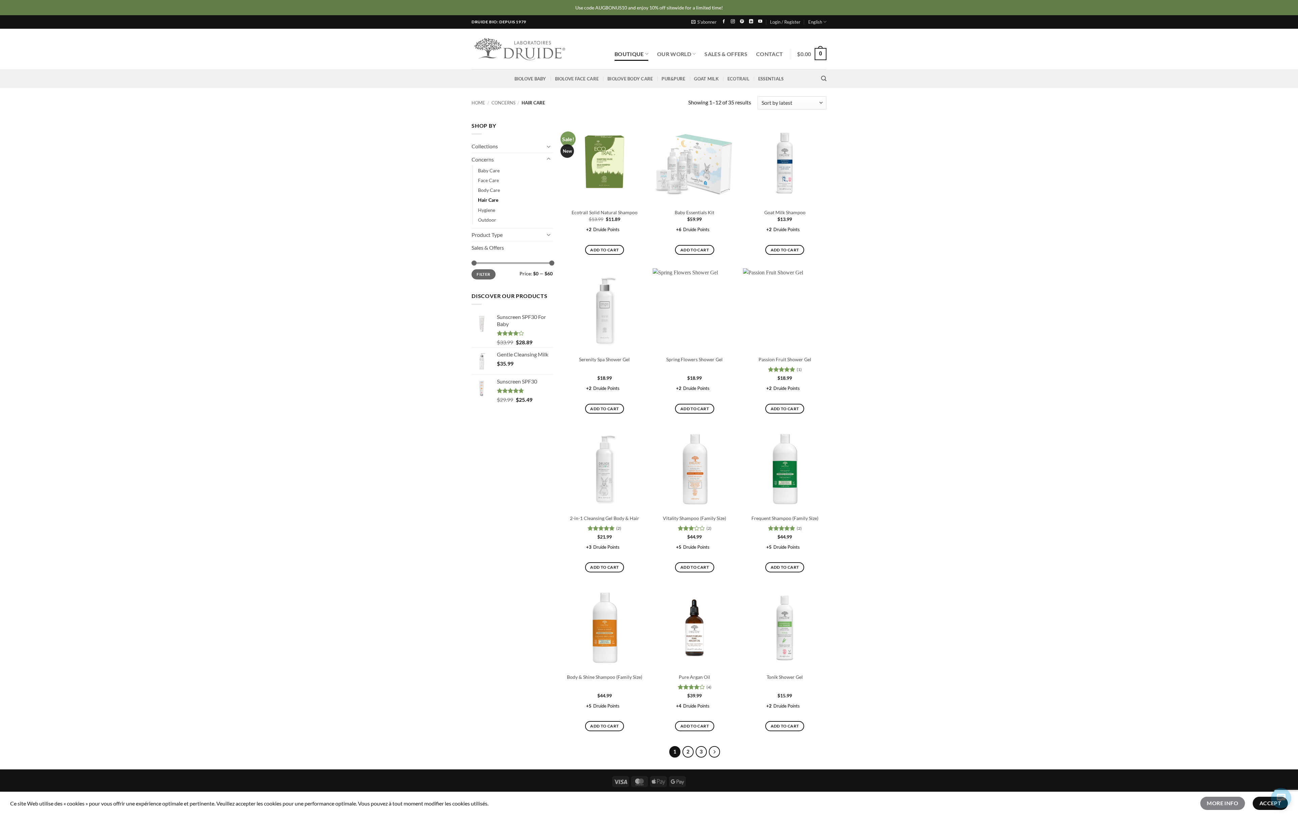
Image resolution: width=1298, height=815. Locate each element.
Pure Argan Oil (694, 677)
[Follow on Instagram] (733, 22)
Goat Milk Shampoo (785, 212)
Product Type (487, 234)
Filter (483, 274)
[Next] (714, 752)
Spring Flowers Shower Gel (694, 359)
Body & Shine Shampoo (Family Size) (604, 677)
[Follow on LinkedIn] (751, 22)
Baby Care (489, 170)
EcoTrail (738, 78)
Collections (485, 146)
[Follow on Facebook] (724, 22)
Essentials (771, 78)
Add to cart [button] (604, 250)
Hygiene (486, 210)
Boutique (629, 54)
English (815, 22)
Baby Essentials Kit (694, 212)
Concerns (503, 102)
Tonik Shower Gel (785, 677)
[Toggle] (549, 146)
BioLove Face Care (577, 78)
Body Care (489, 190)
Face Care (488, 180)
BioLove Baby (530, 78)
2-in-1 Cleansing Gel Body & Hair (604, 518)
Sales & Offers (725, 54)
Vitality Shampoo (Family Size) (694, 518)
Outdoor (487, 219)
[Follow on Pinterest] (742, 22)
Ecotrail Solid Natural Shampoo (605, 212)
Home (478, 102)
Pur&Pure (673, 78)
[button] (704, 22)
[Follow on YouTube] (760, 22)
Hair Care (488, 200)
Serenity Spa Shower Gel (604, 359)
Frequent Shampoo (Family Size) (784, 518)
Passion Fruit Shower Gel (785, 359)
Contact (769, 54)
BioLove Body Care (630, 78)
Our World (674, 54)
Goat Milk (706, 78)
